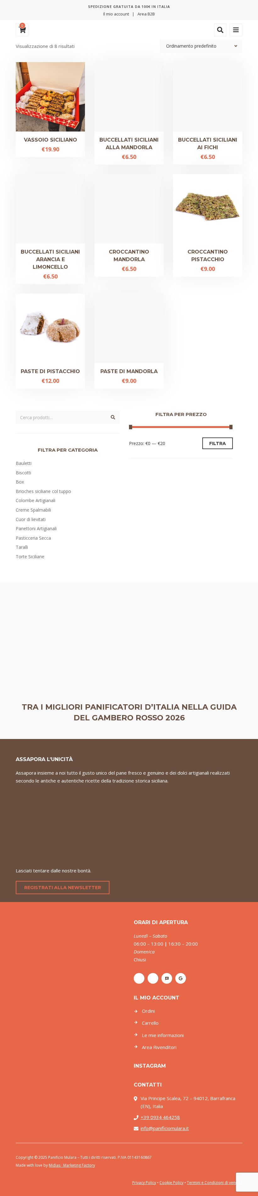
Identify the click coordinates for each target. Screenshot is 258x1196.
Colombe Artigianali (35, 500)
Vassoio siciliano (50, 140)
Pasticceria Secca (33, 538)
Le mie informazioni (163, 1035)
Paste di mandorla (129, 371)
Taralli (22, 547)
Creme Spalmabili (33, 510)
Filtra (217, 443)
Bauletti (23, 463)
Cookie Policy (171, 1182)
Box (20, 482)
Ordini (148, 1011)
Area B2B (146, 14)
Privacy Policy (144, 1182)
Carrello (150, 1023)
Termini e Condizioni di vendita (214, 1182)
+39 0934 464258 (160, 1117)
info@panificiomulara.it (165, 1128)
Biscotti (23, 473)
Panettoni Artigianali (36, 528)
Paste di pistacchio (50, 371)
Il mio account (116, 14)
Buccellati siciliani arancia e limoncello (50, 259)
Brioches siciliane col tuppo (43, 491)
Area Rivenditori (159, 1047)
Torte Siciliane (30, 557)
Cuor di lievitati (31, 519)
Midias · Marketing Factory (72, 1165)
